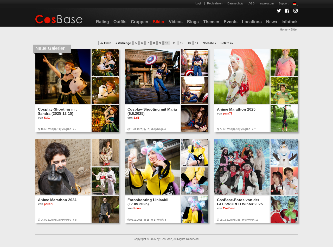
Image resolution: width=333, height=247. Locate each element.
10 (166, 43)
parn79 (227, 113)
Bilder (158, 22)
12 (181, 43)
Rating (102, 22)
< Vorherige (123, 43)
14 (196, 43)
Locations (252, 22)
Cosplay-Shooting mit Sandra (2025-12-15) (57, 111)
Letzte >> (227, 43)
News (271, 22)
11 (174, 43)
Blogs (193, 22)
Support (284, 3)
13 (189, 43)
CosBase (229, 208)
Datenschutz (235, 3)
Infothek (289, 22)
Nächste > (209, 43)
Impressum (266, 3)
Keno (137, 208)
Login (198, 3)
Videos (176, 22)
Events (231, 22)
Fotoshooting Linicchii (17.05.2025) (147, 202)
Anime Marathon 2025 (236, 109)
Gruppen (139, 22)
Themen (211, 22)
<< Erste (105, 43)
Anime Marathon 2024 (57, 200)
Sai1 (47, 117)
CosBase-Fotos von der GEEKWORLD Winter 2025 (240, 202)
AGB (251, 3)
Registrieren (214, 3)
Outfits (119, 22)
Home (283, 29)
